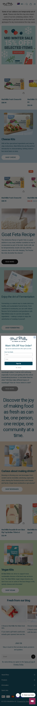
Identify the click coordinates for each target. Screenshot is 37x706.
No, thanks (18, 367)
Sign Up (18, 363)
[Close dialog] (35, 337)
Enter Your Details (9, 352)
